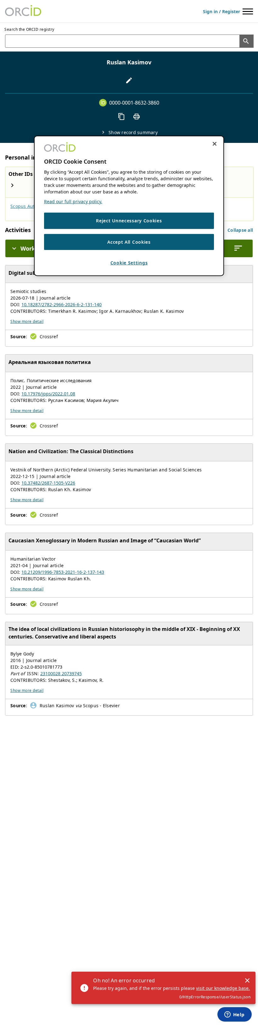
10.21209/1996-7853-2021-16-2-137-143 (62, 572)
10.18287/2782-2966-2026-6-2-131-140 (61, 304)
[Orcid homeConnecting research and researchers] (23, 11)
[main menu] (248, 11)
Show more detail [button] (26, 321)
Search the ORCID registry (29, 29)
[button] (240, 230)
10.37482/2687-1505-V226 (48, 483)
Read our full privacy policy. (73, 201)
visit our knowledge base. (223, 988)
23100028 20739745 (61, 673)
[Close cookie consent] (215, 144)
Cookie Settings (129, 263)
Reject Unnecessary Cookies (129, 221)
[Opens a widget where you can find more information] (234, 1015)
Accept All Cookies (129, 242)
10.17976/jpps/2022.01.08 (48, 394)
